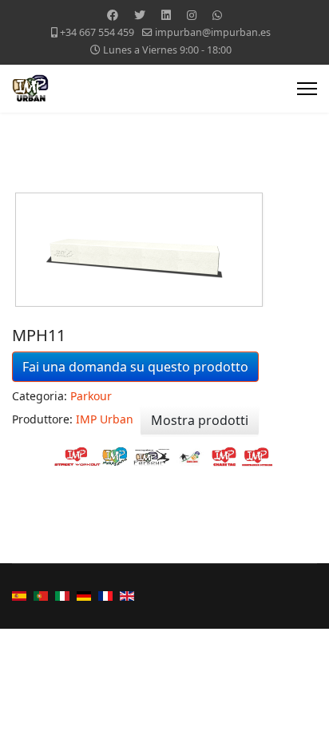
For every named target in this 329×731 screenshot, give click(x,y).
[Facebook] (112, 14)
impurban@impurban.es (213, 32)
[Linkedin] (166, 14)
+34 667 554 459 (97, 32)
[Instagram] (191, 14)
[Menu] (307, 89)
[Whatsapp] (217, 14)
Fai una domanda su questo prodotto (135, 366)
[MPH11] (166, 250)
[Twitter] (139, 14)
